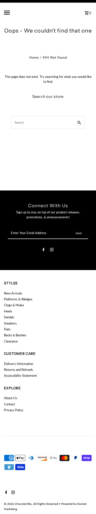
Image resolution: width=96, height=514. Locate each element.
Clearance (11, 341)
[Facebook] (44, 250)
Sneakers (10, 323)
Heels (8, 311)
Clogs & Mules (14, 305)
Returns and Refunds (18, 370)
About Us (10, 398)
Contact (9, 404)
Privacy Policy (13, 410)
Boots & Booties (15, 335)
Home (34, 57)
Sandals (9, 317)
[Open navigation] (19, 12)
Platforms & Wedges (18, 299)
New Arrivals (13, 293)
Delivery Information (18, 364)
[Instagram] (51, 250)
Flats (7, 329)
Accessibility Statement (20, 375)
